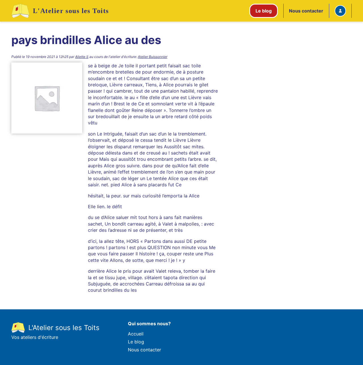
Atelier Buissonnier (152, 57)
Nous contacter (306, 11)
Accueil (135, 334)
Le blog (136, 342)
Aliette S (81, 57)
